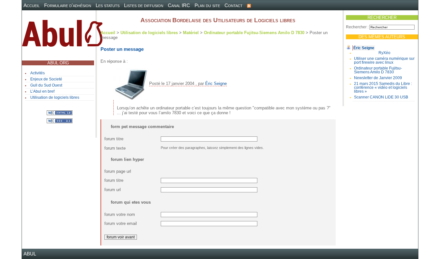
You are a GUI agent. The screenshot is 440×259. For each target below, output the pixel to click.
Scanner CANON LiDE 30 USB (381, 97)
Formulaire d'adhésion (67, 5)
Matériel (191, 32)
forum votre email (120, 223)
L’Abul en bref (42, 91)
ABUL (30, 253)
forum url (112, 189)
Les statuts (108, 5)
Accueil (32, 5)
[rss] (249, 5)
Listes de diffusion (143, 5)
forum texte (115, 148)
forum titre (113, 138)
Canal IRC (179, 5)
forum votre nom (119, 214)
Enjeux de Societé (46, 79)
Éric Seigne (363, 48)
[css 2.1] (59, 120)
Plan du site (207, 5)
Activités (37, 73)
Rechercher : (357, 27)
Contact (234, 5)
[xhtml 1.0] (59, 112)
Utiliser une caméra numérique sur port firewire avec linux (384, 60)
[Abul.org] (62, 35)
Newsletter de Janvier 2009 (378, 78)
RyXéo (384, 53)
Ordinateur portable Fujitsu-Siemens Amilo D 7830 (378, 70)
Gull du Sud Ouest (46, 85)
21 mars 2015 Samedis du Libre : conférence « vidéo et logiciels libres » (383, 87)
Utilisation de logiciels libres (54, 97)
